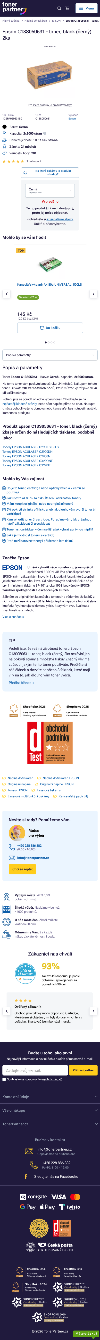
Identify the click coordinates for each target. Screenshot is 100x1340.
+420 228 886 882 (29, 845)
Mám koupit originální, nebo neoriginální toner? (40, 503)
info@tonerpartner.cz (33, 858)
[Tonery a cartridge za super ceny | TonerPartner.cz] (14, 8)
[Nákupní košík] (67, 8)
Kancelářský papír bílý (73, 796)
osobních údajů (52, 1079)
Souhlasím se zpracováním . (35, 1079)
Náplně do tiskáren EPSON (61, 778)
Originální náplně (19, 784)
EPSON (56, 20)
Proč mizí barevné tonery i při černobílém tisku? (40, 541)
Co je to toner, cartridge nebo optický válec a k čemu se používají (46, 490)
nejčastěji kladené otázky (19, 404)
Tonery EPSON (17, 790)
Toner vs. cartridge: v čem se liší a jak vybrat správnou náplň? (50, 529)
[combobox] (50, 190)
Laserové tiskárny (49, 790)
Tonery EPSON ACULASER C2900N (26, 456)
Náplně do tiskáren (36, 20)
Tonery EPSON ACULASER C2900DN (27, 451)
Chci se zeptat (22, 869)
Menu (89, 8)
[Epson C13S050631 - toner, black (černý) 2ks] (50, 97)
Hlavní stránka (10, 20)
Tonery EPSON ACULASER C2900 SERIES (30, 447)
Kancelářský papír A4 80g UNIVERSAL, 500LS (49, 284)
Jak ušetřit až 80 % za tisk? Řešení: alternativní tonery (44, 498)
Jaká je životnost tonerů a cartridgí (31, 535)
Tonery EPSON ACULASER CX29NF (26, 465)
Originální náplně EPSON (57, 784)
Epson (72, 118)
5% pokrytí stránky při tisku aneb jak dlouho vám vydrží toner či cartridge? (51, 511)
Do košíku (53, 328)
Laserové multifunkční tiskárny (28, 796)
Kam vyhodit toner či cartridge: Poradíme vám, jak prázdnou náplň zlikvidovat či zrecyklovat (49, 521)
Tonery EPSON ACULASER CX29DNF (27, 461)
